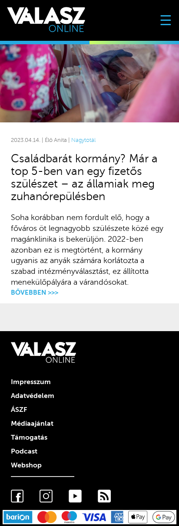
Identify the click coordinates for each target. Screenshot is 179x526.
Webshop (26, 465)
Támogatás (29, 437)
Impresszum (31, 382)
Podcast (24, 451)
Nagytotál (83, 140)
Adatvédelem (32, 396)
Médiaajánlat (32, 423)
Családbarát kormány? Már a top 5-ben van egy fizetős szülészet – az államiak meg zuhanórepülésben (84, 177)
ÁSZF (19, 410)
